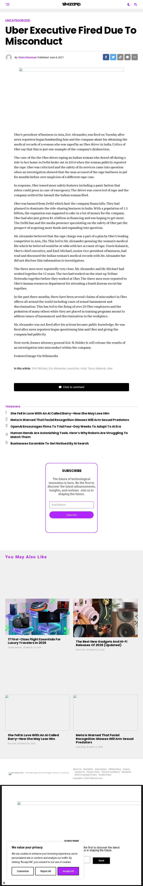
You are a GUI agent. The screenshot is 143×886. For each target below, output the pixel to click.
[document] (71, 835)
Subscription (101, 769)
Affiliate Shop (114, 769)
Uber (110, 368)
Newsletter (88, 769)
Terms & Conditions (110, 772)
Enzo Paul (80, 650)
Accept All (68, 871)
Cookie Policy (105, 775)
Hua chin (12, 743)
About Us (77, 769)
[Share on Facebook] (106, 57)
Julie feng (80, 747)
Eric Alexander (57, 368)
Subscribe (71, 514)
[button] (71, 883)
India (83, 368)
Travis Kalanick (97, 368)
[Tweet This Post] (113, 57)
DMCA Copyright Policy (86, 775)
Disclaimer (126, 772)
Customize (23, 871)
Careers (126, 769)
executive (73, 368)
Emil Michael (39, 368)
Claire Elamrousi (27, 57)
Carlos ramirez (15, 647)
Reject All (45, 871)
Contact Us (80, 772)
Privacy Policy (93, 772)
